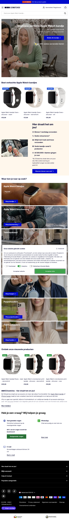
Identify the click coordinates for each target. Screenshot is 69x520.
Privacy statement (34, 502)
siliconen (10, 401)
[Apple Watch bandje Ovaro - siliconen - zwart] (12, 97)
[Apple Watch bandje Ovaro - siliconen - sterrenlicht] (34, 97)
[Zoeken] (65, 13)
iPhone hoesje (6, 396)
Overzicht (61, 248)
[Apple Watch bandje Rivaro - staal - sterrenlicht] (12, 364)
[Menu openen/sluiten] (2, 7)
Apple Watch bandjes (14, 404)
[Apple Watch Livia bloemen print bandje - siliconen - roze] (57, 364)
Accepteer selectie (19, 271)
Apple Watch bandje (57, 394)
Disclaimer (22, 502)
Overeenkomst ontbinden (27, 505)
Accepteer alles (50, 271)
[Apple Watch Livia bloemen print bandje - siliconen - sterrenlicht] (34, 364)
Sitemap (62, 502)
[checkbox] (10, 266)
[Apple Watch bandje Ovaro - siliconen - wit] (57, 97)
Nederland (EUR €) (27, 492)
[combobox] (34, 13)
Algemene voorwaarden (49, 502)
